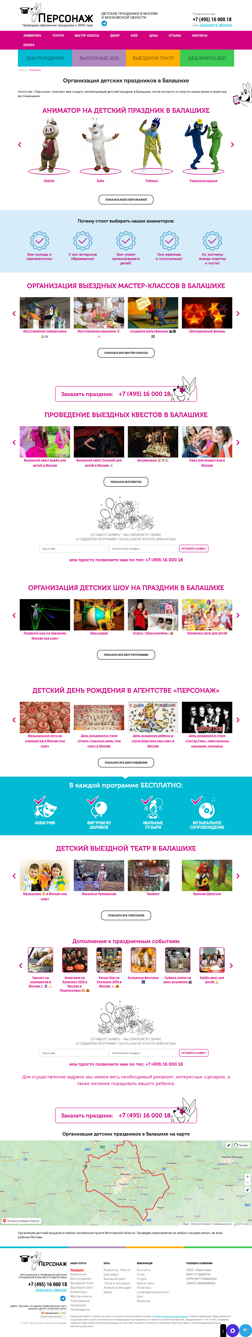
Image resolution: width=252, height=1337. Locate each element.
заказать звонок (51, 1290)
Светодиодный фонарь (207, 331)
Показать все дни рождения (126, 762)
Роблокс (152, 180)
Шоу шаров (99, 633)
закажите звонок (215, 25)
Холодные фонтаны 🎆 (143, 979)
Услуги (58, 35)
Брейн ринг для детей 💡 (212, 979)
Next (232, 144)
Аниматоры (32, 35)
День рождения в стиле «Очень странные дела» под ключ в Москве (99, 740)
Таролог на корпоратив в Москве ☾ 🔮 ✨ (40, 981)
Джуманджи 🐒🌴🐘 (153, 460)
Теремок (153, 893)
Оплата (28, 45)
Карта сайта (145, 1283)
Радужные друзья (203, 180)
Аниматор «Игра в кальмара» (116, 1272)
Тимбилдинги (80, 1309)
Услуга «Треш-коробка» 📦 (153, 633)
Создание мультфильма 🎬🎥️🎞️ (153, 333)
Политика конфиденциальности (153, 1289)
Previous (19, 144)
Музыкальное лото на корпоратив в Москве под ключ (45, 740)
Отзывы (175, 35)
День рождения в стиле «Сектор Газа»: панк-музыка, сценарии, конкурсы (207, 740)
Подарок (77, 1270)
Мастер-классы (87, 35)
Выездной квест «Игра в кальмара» (117, 1281)
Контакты (199, 35)
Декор (115, 35)
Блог (134, 35)
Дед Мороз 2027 (82, 1287)
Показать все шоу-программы (126, 654)
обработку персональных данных (171, 1316)
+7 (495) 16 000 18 (212, 19)
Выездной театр (82, 1283)
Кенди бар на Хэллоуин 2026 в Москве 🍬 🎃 (109, 981)
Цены (153, 35)
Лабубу (49, 180)
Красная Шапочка (207, 893)
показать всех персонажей (126, 199)
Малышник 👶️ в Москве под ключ (45, 896)
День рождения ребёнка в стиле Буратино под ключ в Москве (153, 740)
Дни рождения (80, 1278)
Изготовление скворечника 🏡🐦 (45, 333)
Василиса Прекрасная (99, 893)
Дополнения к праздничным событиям (126, 941)
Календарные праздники (80, 1302)
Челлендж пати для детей (207, 633)
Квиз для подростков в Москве (207, 462)
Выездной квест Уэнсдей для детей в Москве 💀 (99, 462)
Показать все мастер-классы (126, 352)
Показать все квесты (126, 482)
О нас (141, 1274)
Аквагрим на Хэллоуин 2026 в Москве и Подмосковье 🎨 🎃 (75, 983)
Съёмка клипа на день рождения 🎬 (177, 979)
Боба (100, 180)
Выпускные (78, 1274)
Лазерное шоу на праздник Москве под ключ (45, 635)
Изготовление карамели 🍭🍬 (98, 333)
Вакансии (144, 1301)
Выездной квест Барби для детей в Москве (45, 462)
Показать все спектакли (126, 915)
